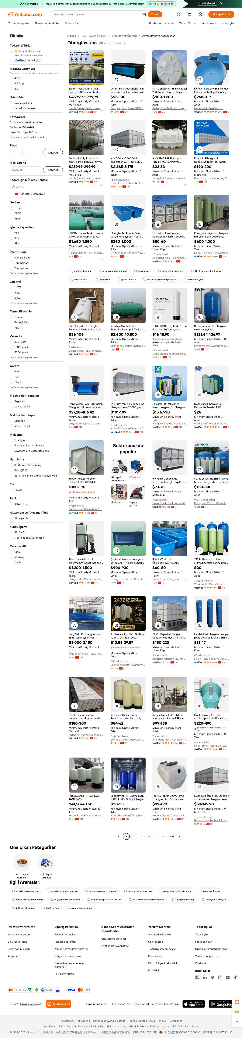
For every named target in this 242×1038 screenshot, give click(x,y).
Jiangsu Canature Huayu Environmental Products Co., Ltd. (169, 423)
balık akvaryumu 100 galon (103, 891)
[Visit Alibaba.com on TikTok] (235, 977)
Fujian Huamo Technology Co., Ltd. (211, 658)
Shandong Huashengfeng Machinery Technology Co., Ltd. (211, 178)
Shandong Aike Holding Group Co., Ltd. (169, 257)
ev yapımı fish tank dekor (67, 899)
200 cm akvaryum (25, 908)
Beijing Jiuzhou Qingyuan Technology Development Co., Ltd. (128, 739)
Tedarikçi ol (201, 934)
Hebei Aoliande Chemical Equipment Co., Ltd (211, 252)
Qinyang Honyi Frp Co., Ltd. (84, 423)
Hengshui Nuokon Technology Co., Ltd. (86, 734)
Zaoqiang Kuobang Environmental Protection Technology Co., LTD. (169, 658)
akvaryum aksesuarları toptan (148, 899)
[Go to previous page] (118, 836)
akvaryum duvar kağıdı (115, 271)
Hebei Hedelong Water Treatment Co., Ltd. (169, 353)
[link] (237, 1002)
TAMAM (53, 152)
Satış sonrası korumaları (68, 956)
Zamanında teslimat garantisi (71, 948)
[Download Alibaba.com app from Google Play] (221, 1004)
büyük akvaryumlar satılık (29, 899)
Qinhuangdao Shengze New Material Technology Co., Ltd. (128, 252)
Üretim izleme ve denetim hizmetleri (69, 965)
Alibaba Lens (28, 1003)
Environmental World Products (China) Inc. (211, 345)
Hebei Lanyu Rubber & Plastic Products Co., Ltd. (128, 183)
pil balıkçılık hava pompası (64, 891)
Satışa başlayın (203, 941)
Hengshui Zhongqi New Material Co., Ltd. (169, 178)
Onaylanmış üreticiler (113, 938)
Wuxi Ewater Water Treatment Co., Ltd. (211, 423)
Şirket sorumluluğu (19, 948)
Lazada (121, 1020)
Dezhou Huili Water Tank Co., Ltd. (86, 509)
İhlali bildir (154, 970)
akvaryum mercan (185, 899)
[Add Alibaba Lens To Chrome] (58, 1004)
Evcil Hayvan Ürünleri (93, 35)
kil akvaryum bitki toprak (208, 271)
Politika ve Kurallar (64, 973)
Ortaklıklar (201, 963)
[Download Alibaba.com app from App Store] (193, 1004)
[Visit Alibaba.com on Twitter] (212, 977)
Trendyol (161, 1020)
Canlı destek (155, 941)
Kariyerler (13, 956)
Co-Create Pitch (17, 941)
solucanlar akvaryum (173, 271)
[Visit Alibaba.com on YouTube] (227, 977)
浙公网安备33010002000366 (182, 1032)
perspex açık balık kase (140, 891)
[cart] (190, 14)
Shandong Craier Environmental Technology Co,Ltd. (128, 664)
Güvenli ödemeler (64, 934)
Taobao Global (136, 1020)
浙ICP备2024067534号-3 (217, 1032)
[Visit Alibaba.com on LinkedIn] (205, 977)
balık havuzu (144, 271)
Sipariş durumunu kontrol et (211, 948)
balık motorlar (81, 279)
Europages (176, 1020)
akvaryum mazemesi (81, 908)
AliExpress (67, 1020)
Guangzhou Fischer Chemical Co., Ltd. (128, 579)
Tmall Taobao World (102, 1020)
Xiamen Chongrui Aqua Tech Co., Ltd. (86, 653)
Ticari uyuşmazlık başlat (162, 948)
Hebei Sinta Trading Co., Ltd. (210, 745)
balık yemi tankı (211, 891)
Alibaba (71, 35)
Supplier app (94, 1003)
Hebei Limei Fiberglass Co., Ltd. (169, 579)
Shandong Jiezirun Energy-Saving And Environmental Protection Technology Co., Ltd (128, 345)
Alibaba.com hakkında (21, 926)
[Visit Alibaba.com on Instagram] (220, 977)
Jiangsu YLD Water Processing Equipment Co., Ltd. (86, 579)
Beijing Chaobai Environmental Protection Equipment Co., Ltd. (169, 108)
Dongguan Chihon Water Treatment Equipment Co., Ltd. (211, 503)
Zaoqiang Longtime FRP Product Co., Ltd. (128, 108)
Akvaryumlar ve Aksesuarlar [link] (158, 35)
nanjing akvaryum (83, 271)
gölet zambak (128, 279)
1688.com (82, 1020)
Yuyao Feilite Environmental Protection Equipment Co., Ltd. (86, 815)
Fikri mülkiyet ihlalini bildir (163, 963)
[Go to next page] (179, 836)
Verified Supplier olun (207, 956)
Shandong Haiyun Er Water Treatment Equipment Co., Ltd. (169, 739)
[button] (144, 14)
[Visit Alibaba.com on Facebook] (197, 977)
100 (172, 836)
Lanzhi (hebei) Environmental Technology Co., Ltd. (86, 108)
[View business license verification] (155, 1032)
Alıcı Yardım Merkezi (159, 934)
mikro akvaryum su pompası (161, 279)
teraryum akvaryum (216, 899)
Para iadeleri (155, 956)
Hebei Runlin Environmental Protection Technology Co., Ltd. (169, 503)
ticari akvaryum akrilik (28, 891)
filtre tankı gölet (195, 279)
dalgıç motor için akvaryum (177, 891)
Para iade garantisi (65, 941)
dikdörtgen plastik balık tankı (106, 899)
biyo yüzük (104, 279)
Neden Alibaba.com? (20, 934)
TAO (150, 1020)
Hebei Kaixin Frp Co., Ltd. (208, 108)
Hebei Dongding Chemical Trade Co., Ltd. (128, 428)
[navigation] (36, 436)
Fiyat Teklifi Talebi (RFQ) (115, 945)
